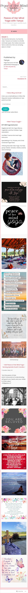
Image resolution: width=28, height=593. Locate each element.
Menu (15, 31)
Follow (5, 109)
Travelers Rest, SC (7, 370)
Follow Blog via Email (14, 93)
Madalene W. (22, 78)
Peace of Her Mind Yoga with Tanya (14, 19)
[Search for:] (14, 87)
